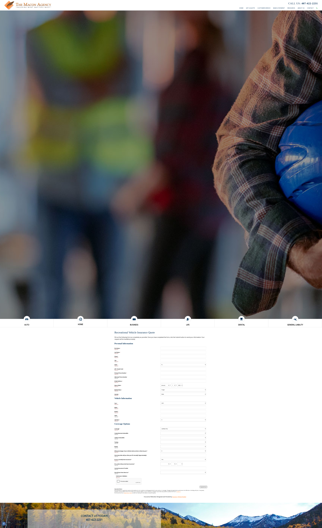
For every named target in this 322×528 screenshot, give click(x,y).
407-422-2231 (303, 3)
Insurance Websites (150, 497)
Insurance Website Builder (179, 497)
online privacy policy (128, 492)
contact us (178, 491)
